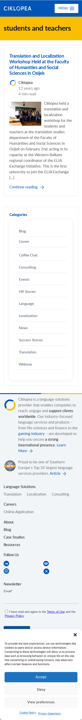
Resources (12, 545)
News (23, 328)
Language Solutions (20, 487)
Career (24, 241)
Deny (41, 689)
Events (24, 279)
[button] (75, 634)
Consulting (27, 267)
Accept (41, 677)
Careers (10, 504)
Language (26, 304)
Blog (22, 231)
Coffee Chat (28, 255)
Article (55, 473)
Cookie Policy (27, 712)
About (9, 522)
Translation (27, 352)
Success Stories (31, 340)
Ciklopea (22, 8)
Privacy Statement (49, 713)
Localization (28, 316)
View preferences (41, 702)
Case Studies (14, 537)
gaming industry (31, 434)
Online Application (19, 512)
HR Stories (27, 291)
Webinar (25, 364)
